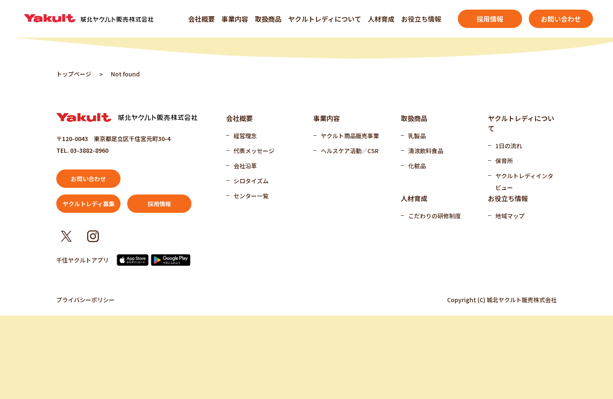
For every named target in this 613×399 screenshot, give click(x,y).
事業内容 (234, 19)
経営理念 (245, 135)
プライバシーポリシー (85, 299)
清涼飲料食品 (425, 150)
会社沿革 (245, 166)
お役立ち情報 (421, 19)
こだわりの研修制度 (434, 216)
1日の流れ (508, 145)
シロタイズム (251, 181)
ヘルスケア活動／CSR (350, 150)
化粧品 (417, 166)
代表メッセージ (254, 150)
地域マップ (510, 216)
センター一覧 (251, 196)
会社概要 (201, 19)
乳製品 (417, 135)
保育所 (504, 161)
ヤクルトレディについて (324, 19)
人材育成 (381, 19)
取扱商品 (268, 19)
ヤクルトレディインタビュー (524, 182)
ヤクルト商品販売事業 (350, 135)
